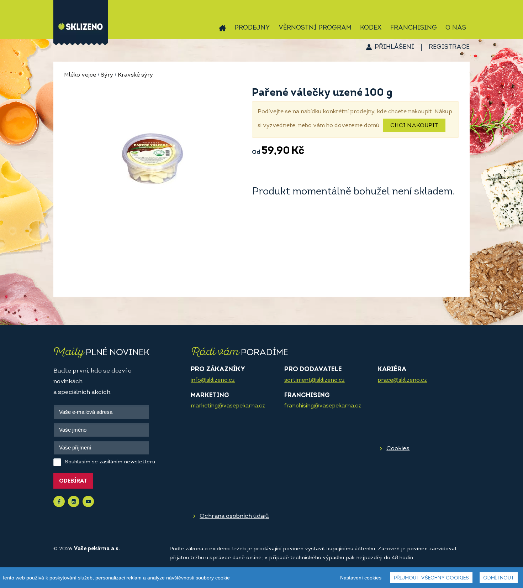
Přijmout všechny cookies (431, 578)
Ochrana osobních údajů (234, 516)
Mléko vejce (80, 75)
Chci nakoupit (414, 126)
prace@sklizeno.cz (402, 380)
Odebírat (73, 481)
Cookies (398, 449)
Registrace (449, 47)
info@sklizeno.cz (213, 380)
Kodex (371, 28)
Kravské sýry (135, 75)
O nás (455, 28)
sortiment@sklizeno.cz (314, 380)
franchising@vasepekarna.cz (322, 406)
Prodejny (252, 28)
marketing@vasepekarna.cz (228, 406)
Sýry (107, 75)
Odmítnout (498, 578)
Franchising (413, 28)
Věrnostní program (315, 28)
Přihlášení (394, 47)
